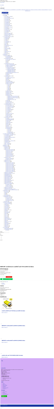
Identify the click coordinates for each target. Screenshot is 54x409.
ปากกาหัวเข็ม (8, 108)
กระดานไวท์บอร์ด (7, 136)
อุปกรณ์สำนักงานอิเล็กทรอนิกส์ (9, 63)
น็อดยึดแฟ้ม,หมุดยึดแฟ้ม (9, 118)
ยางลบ (7, 112)
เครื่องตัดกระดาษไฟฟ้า (9, 159)
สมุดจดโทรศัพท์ (7, 212)
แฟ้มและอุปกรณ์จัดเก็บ (25, 9)
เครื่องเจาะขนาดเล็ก (8, 185)
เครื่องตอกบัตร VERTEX (9, 156)
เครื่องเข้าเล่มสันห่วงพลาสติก (8, 180)
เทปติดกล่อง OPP (7, 48)
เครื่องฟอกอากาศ (27, 10)
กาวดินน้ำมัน (6, 39)
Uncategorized (5, 14)
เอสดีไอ (9, 89)
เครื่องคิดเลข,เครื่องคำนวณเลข (10, 67)
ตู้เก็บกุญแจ (6, 192)
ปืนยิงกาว (6, 44)
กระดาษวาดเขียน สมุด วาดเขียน (10, 59)
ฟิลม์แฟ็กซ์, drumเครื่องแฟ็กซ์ (10, 65)
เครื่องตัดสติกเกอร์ (7, 160)
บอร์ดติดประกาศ (7, 138)
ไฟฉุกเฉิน (7, 75)
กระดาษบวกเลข (7, 21)
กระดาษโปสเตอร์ (7, 30)
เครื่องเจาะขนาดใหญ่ (8, 186)
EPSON (7, 230)
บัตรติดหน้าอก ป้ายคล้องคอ (9, 82)
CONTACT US (4, 388)
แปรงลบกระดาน (8, 115)
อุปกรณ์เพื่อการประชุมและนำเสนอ (7, 133)
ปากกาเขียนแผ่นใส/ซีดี (9, 109)
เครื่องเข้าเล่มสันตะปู (7, 179)
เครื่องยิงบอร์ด (8, 94)
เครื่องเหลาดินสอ (8, 114)
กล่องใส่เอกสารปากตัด (8, 203)
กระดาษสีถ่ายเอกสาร (7, 23)
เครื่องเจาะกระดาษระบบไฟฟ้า (8, 187)
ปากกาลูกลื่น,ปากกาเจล (9, 107)
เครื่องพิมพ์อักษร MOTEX (11, 71)
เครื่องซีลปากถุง (7, 147)
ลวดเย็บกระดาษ (8, 83)
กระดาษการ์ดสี (6, 17)
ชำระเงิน (4, 392)
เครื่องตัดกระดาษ (7, 157)
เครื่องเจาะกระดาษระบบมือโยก (8, 183)
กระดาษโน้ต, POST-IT (7, 29)
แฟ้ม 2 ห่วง (6, 214)
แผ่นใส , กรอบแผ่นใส (7, 143)
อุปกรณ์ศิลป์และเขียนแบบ (8, 58)
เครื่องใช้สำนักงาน (13, 9)
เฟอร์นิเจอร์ (39, 9)
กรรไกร (7, 76)
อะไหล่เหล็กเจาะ (8, 184)
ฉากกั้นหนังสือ (6, 205)
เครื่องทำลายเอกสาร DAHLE (9, 163)
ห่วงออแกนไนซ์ (9, 132)
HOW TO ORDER (5, 385)
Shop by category (5, 12)
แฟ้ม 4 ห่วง (6, 216)
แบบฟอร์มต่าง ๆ (7, 35)
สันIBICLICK (7, 123)
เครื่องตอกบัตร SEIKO (9, 154)
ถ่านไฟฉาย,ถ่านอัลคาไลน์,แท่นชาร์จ (10, 64)
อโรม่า (8, 87)
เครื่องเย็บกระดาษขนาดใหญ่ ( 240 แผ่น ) (13, 97)
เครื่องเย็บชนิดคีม (10, 98)
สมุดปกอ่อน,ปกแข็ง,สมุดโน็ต (8, 34)
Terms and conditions (5, 387)
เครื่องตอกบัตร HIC (8, 152)
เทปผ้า (5, 49)
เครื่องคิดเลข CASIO (10, 68)
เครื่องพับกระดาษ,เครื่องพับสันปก (9, 173)
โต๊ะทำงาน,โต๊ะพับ (7, 195)
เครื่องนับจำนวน (8, 92)
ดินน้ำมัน (7, 60)
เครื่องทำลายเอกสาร (7, 161)
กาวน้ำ (5, 40)
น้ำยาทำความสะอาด (8, 197)
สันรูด (7, 125)
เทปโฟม (6, 52)
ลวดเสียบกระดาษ (8, 90)
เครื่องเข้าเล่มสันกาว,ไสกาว (8, 177)
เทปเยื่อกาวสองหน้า (7, 51)
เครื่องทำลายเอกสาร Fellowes (10, 165)
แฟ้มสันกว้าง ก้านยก (7, 221)
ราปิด (8, 86)
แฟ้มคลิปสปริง (6, 217)
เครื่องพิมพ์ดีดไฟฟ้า (7, 174)
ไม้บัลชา (7, 62)
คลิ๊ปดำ (7, 79)
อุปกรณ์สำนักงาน (19, 9)
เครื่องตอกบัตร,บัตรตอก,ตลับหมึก (9, 149)
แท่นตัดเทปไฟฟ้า (8, 101)
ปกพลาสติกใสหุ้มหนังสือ (9, 119)
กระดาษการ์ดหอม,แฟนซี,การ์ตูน (9, 18)
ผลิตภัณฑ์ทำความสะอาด (8, 196)
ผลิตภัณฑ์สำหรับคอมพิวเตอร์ (8, 228)
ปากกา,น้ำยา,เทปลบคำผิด (9, 105)
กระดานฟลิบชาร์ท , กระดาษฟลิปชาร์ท (9, 134)
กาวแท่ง (6, 43)
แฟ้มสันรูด (6, 222)
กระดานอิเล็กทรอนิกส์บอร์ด (8, 135)
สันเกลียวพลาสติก (8, 127)
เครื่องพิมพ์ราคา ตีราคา (9, 93)
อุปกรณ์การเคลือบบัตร (7, 55)
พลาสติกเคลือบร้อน (8, 56)
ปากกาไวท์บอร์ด (8, 111)
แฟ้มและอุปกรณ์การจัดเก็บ (6, 202)
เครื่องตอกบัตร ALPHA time (10, 150)
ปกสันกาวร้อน (8, 120)
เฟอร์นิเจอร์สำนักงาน (6, 190)
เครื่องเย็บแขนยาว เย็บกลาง (11, 99)
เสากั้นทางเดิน (6, 142)
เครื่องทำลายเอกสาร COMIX (10, 162)
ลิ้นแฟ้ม (6, 210)
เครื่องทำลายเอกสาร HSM (9, 167)
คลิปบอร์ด (6, 204)
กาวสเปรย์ (6, 42)
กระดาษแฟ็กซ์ (6, 28)
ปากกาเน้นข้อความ (8, 110)
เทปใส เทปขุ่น (6, 53)
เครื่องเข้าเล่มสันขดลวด (8, 178)
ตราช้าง (9, 84)
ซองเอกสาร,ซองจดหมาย (8, 33)
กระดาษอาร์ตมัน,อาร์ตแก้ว (8, 26)
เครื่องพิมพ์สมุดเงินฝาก (8, 175)
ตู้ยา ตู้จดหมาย (7, 191)
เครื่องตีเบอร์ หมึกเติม (9, 91)
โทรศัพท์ (7, 74)
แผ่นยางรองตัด (8, 103)
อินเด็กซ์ (6, 213)
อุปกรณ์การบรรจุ (8, 9)
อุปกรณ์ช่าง (6, 201)
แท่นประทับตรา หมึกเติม (9, 102)
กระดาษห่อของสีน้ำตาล (8, 25)
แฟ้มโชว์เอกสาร (7, 225)
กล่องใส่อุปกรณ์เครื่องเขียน (9, 77)
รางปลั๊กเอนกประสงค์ (9, 66)
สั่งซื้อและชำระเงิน (5, 391)
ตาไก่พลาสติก (6, 208)
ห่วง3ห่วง (9, 130)
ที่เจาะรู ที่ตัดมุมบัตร (8, 81)
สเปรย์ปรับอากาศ (8, 198)
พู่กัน (6, 61)
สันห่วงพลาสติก (8, 126)
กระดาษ (5, 9)
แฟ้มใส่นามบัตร (6, 226)
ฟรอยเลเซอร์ (7, 57)
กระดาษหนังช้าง (7, 24)
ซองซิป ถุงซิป (6, 206)
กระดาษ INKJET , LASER (8, 16)
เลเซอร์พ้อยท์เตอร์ (7, 141)
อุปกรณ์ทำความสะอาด (9, 199)
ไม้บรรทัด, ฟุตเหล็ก (8, 116)
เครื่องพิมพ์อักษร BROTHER (11, 69)
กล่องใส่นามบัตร (7, 37)
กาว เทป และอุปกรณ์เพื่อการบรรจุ (7, 36)
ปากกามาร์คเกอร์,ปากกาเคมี (9, 106)
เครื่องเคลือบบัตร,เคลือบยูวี (8, 182)
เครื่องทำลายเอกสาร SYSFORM (10, 171)
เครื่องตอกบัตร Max (8, 153)
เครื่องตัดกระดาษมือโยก (9, 158)
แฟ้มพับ (6, 220)
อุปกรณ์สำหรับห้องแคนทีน (9, 200)
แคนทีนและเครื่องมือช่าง (45, 9)
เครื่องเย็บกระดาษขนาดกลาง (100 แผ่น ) (13, 96)
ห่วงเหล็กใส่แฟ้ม (8, 128)
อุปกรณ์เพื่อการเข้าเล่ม (8, 117)
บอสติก (9, 85)
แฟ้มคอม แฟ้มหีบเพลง (7, 218)
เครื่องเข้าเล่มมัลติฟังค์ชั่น (8, 176)
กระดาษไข (6, 32)
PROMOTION (5, 13)
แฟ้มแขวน (6, 224)
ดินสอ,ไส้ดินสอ (8, 104)
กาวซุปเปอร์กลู (6, 38)
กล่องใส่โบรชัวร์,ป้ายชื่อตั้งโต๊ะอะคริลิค (9, 137)
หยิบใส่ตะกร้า (5, 312)
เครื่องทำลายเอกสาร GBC (9, 166)
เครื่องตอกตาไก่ (7, 148)
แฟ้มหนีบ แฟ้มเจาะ (7, 223)
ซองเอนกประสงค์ (7, 207)
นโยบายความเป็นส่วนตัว (5, 394)
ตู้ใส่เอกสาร (6, 209)
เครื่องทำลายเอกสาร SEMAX (10, 170)
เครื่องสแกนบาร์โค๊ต (8, 73)
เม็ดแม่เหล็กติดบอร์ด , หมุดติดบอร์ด (9, 140)
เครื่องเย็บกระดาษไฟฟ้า (8, 188)
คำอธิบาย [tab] (3, 283)
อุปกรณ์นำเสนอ (35, 9)
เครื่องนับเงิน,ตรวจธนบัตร (8, 172)
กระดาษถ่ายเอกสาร (7, 20)
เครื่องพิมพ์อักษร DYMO (11, 70)
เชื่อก (5, 47)
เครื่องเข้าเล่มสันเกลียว (7, 181)
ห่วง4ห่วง (9, 131)
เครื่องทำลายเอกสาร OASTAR (10, 169)
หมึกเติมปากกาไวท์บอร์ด (9, 113)
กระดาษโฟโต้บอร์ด (7, 31)
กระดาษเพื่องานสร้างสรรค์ (8, 27)
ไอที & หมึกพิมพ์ (30, 9)
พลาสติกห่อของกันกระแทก (8, 45)
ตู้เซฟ (5, 193)
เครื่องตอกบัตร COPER (9, 151)
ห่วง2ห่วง (9, 129)
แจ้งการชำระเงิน (4, 393)
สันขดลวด (7, 124)
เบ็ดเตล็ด (7, 100)
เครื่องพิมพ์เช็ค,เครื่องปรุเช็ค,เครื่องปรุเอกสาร (11, 72)
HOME (3, 383)
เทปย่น (5, 50)
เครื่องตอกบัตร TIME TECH (9, 155)
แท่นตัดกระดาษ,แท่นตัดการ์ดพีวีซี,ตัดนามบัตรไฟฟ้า (11, 189)
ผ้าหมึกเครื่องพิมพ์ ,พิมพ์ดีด (8, 229)
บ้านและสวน (50, 9)
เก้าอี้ (5, 194)
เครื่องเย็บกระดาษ (8, 95)
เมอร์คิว (9, 88)
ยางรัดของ (6, 46)
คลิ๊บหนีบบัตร (7, 78)
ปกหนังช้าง (7, 121)
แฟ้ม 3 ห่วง (6, 215)
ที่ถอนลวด (7, 80)
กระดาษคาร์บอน (7, 19)
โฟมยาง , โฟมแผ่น (7, 144)
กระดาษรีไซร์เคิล (7, 22)
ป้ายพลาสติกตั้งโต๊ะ (7, 139)
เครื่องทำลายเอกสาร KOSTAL (10, 168)
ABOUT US (4, 384)
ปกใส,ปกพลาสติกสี (8, 122)
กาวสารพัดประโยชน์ (7, 41)
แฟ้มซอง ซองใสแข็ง (7, 219)
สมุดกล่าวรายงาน (7, 211)
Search (1, 232)
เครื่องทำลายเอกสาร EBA (9, 164)
